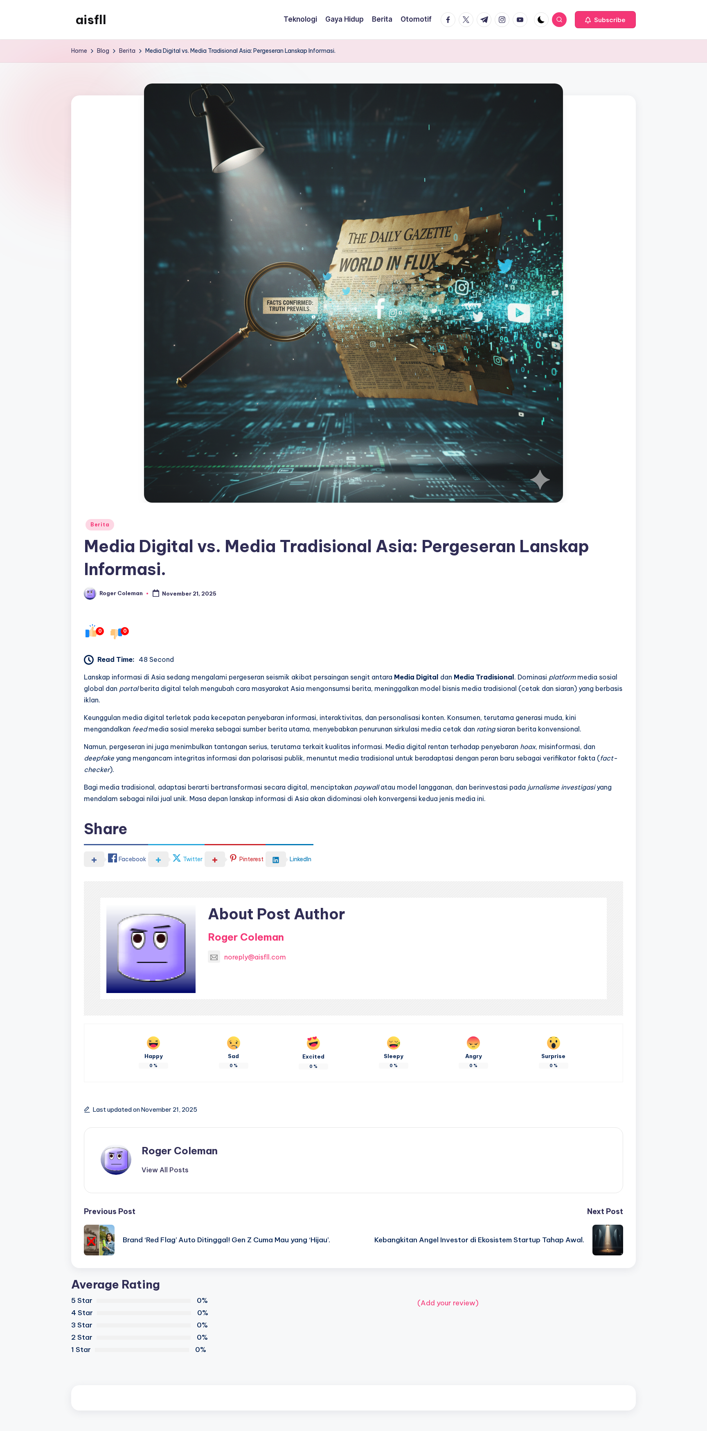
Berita (99, 524)
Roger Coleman (246, 937)
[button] (605, 19)
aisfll (90, 19)
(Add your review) (448, 1302)
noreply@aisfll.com (255, 957)
